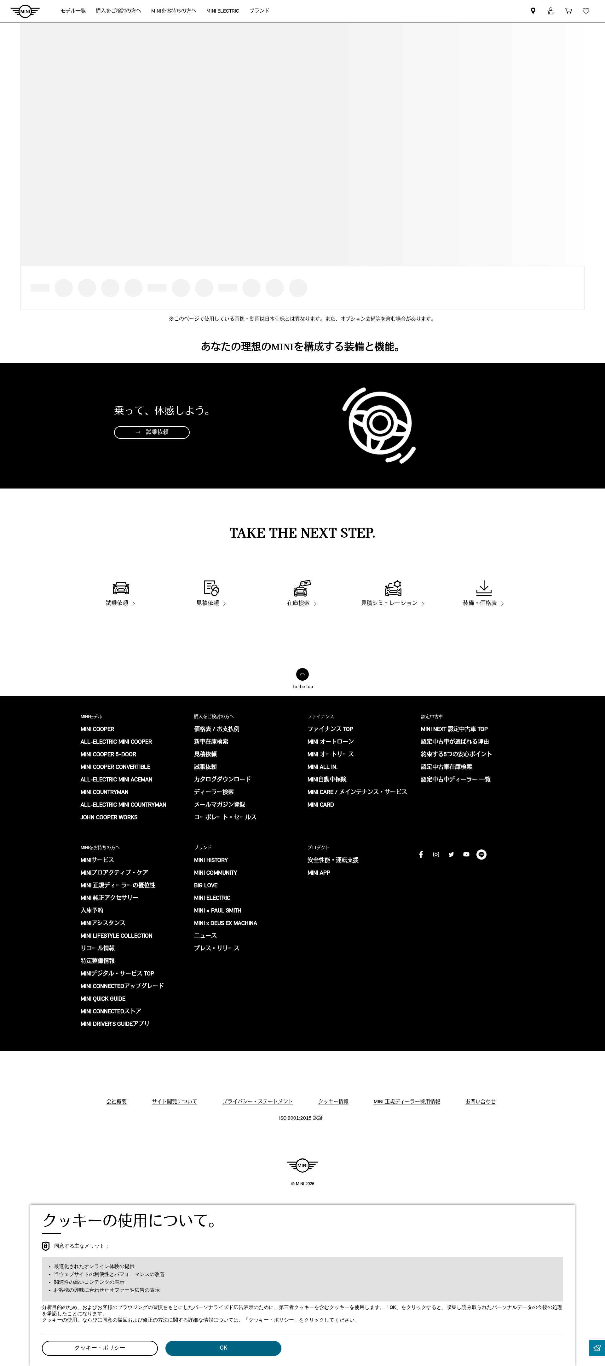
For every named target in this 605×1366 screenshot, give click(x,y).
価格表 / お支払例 (216, 730)
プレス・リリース (216, 949)
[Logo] (302, 1165)
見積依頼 (205, 755)
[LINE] (481, 854)
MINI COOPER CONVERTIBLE (115, 767)
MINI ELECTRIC (212, 898)
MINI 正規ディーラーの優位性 (118, 886)
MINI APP (319, 873)
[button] (551, 11)
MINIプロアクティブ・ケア (114, 873)
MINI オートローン (331, 742)
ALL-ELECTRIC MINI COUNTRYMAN (123, 805)
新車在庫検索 (211, 742)
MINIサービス (97, 861)
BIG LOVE (205, 886)
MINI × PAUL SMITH (217, 911)
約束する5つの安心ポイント (456, 755)
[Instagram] (436, 854)
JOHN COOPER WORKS (109, 818)
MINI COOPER (97, 730)
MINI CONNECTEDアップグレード (122, 987)
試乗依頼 (205, 767)
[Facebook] (421, 854)
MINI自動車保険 (327, 780)
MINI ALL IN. (323, 767)
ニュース (205, 936)
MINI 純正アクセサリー (109, 898)
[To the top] (302, 674)
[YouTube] (466, 854)
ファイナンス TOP (330, 730)
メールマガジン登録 (219, 805)
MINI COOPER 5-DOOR (108, 755)
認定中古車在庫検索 (446, 767)
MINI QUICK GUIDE (103, 999)
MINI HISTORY (211, 861)
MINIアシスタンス (103, 924)
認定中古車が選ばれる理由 (455, 742)
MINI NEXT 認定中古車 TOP (454, 730)
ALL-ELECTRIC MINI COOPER (116, 742)
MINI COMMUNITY (215, 873)
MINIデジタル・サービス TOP (117, 974)
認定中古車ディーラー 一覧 (456, 780)
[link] (533, 11)
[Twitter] (451, 854)
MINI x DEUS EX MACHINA (225, 924)
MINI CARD (321, 805)
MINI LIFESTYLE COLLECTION (117, 936)
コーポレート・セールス (225, 818)
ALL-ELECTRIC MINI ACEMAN (117, 780)
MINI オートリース (331, 755)
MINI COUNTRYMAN (105, 793)
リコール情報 (98, 949)
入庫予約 (92, 911)
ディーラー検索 (214, 793)
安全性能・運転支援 (333, 861)
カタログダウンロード (222, 780)
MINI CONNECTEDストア (111, 1012)
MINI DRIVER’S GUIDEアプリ (115, 1024)
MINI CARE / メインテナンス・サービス (357, 793)
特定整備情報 (98, 961)
